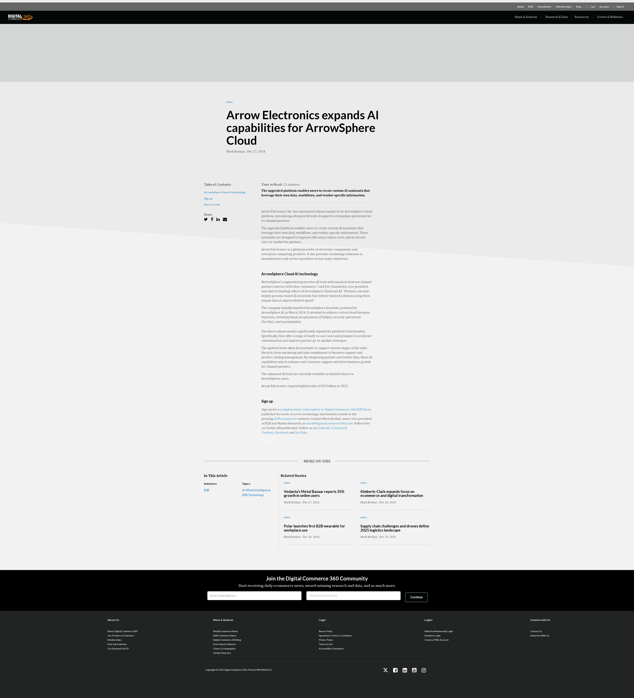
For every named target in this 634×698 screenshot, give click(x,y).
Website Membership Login (438, 631)
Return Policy (326, 631)
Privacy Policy (326, 639)
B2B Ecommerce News (224, 635)
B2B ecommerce (285, 418)
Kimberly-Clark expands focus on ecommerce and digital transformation (391, 493)
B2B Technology (253, 495)
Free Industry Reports (224, 644)
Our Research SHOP (118, 648)
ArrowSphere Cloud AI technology (225, 192)
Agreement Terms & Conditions (335, 635)
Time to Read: (271, 184)
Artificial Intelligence (256, 490)
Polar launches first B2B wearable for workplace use (314, 528)
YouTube (301, 432)
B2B (206, 490)
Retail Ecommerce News (225, 631)
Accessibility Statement (331, 648)
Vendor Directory (222, 652)
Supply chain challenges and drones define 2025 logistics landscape (394, 528)
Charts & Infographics (224, 648)
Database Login (432, 635)
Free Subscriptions (117, 644)
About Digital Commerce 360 (122, 631)
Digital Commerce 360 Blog (227, 639)
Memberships (114, 639)
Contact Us (536, 631)
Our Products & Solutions (120, 635)
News (229, 102)
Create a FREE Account (436, 639)
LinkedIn (323, 428)
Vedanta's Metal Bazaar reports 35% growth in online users (314, 493)
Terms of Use (326, 644)
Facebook (281, 432)
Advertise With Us (539, 635)
